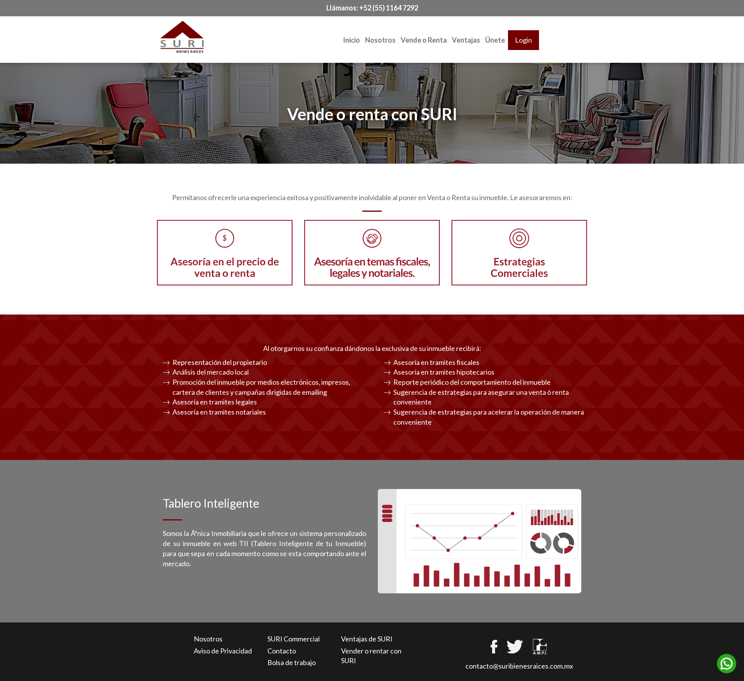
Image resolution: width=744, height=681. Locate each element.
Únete (495, 40)
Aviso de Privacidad (223, 650)
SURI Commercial (293, 638)
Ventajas (466, 40)
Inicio (351, 40)
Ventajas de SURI (367, 638)
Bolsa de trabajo (291, 662)
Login (523, 40)
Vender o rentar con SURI (371, 655)
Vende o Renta (424, 40)
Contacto (281, 650)
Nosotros (380, 40)
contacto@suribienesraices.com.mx (519, 666)
